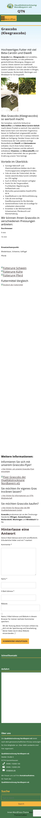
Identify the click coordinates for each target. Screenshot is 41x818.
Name (4, 579)
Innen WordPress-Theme (18, 812)
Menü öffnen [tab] (10, 18)
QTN (21, 11)
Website (4, 603)
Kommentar (6, 544)
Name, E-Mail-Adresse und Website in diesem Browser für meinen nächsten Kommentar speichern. (19, 619)
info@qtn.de (11, 770)
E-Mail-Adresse (7, 591)
